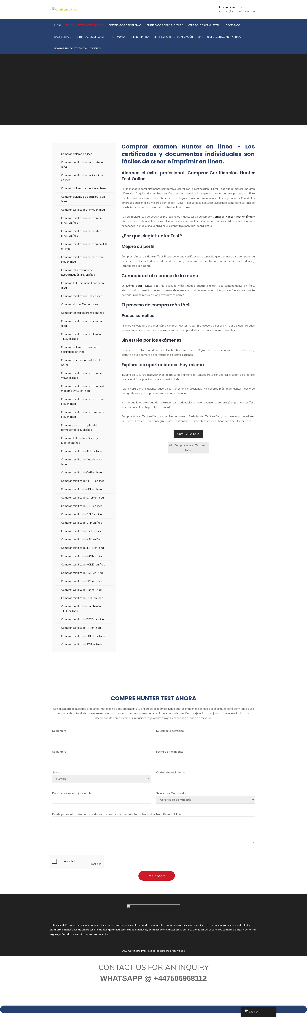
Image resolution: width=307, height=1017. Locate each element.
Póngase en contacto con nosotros (77, 48)
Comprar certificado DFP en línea (81, 522)
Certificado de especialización (173, 36)
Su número (59, 751)
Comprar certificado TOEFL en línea (83, 636)
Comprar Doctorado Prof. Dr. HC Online (81, 362)
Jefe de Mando (140, 36)
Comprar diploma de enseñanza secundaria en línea (80, 349)
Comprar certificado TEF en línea (81, 589)
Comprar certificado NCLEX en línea (83, 564)
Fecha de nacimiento (169, 751)
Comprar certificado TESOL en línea (83, 619)
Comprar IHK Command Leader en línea (82, 285)
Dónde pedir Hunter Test (143, 285)
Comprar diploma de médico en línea (83, 188)
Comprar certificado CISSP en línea (82, 481)
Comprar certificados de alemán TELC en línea (81, 336)
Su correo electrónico (170, 730)
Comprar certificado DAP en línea (82, 506)
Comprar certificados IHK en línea (82, 296)
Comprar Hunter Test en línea (79, 304)
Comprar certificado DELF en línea (82, 514)
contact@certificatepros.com (237, 11)
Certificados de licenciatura (165, 25)
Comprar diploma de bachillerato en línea (83, 199)
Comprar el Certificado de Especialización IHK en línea (78, 272)
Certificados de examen (91, 36)
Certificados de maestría (204, 25)
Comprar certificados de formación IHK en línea (82, 414)
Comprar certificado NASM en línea (82, 556)
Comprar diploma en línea (76, 154)
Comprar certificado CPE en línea (81, 489)
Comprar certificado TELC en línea (82, 598)
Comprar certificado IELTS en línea (82, 547)
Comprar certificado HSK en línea (81, 539)
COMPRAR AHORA (188, 434)
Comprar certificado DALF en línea (82, 497)
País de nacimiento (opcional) (71, 793)
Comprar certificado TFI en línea (81, 627)
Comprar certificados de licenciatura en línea (83, 178)
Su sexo (57, 772)
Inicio (57, 25)
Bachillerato (62, 36)
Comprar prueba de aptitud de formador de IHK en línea (80, 427)
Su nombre (59, 730)
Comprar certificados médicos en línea (81, 323)
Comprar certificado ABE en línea (81, 451)
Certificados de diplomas (125, 25)
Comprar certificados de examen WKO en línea (81, 375)
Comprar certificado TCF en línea (81, 581)
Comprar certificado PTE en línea (81, 644)
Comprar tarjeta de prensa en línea (82, 312)
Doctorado (233, 25)
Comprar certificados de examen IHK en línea (84, 246)
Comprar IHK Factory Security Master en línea (79, 440)
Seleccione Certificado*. (171, 793)
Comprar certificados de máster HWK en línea (81, 233)
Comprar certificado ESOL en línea (82, 531)
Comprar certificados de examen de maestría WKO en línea (83, 388)
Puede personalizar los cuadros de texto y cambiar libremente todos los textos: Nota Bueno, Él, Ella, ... (118, 814)
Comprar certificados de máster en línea (82, 165)
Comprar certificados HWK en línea (83, 209)
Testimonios (118, 36)
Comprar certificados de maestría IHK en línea (82, 259)
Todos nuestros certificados (85, 25)
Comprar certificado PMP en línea (82, 573)
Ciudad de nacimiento (170, 772)
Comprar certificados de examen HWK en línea (81, 220)
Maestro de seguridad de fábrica (219, 36)
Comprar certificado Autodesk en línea (81, 462)
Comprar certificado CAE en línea (81, 472)
